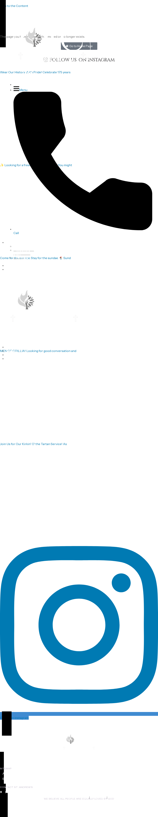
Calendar (11, 269)
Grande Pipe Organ (22, 259)
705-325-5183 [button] (93, 10)
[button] (115, 10)
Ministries (12, 265)
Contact (11, 358)
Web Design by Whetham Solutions (128, 797)
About (10, 242)
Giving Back (13, 355)
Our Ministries (63, 773)
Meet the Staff (21, 252)
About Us (9, 773)
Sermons (11, 351)
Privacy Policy (98, 797)
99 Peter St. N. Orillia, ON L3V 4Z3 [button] (27, 10)
